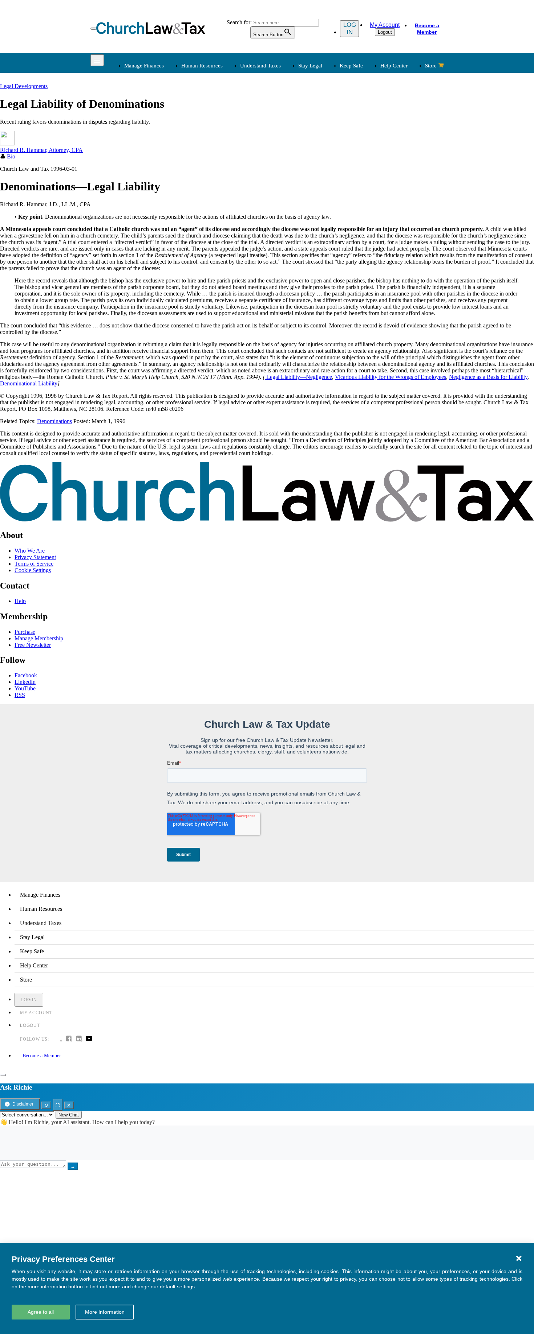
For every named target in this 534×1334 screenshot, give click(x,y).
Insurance (134, 225)
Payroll (206, 127)
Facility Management (147, 216)
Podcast (207, 208)
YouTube (25, 688)
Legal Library (364, 162)
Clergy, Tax (286, 110)
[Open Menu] (93, 29)
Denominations (54, 421)
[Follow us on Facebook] (68, 1039)
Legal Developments (372, 153)
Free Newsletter (33, 645)
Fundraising (136, 136)
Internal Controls (142, 144)
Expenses (284, 127)
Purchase (25, 632)
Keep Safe (351, 66)
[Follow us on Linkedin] (79, 1039)
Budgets (132, 110)
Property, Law (364, 171)
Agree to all (41, 1312)
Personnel (209, 136)
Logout (385, 32)
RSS (20, 695)
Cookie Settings (33, 570)
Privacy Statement (35, 557)
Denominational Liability (28, 383)
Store (431, 66)
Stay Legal (310, 66)
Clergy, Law (362, 136)
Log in (349, 28)
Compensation (214, 110)
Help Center (394, 66)
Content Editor (290, 216)
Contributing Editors (296, 242)
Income (281, 136)
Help (20, 601)
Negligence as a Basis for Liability (488, 377)
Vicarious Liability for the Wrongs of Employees (390, 377)
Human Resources (202, 66)
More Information (105, 1312)
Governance (362, 144)
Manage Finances (144, 66)
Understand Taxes (260, 66)
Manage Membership (39, 638)
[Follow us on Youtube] (89, 1039)
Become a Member (427, 28)
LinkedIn (25, 682)
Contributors (287, 251)
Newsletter (210, 199)
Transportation (139, 234)
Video (205, 234)
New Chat (68, 1115)
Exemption (285, 118)
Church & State (366, 127)
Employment (212, 118)
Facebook (26, 675)
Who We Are (277, 187)
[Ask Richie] (3, 1075)
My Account (385, 25)
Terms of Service (34, 564)
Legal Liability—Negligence (298, 377)
